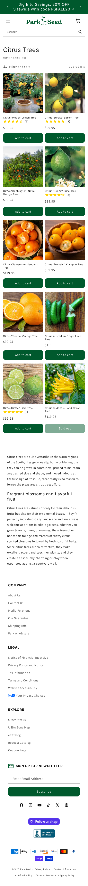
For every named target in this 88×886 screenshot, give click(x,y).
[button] (8, 20)
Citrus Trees (19, 57)
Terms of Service (45, 875)
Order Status (17, 720)
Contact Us (16, 603)
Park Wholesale (18, 633)
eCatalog (14, 735)
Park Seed (25, 869)
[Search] (80, 31)
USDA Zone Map (19, 727)
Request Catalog (19, 742)
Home (6, 57)
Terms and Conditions (23, 680)
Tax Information (19, 673)
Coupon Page (17, 750)
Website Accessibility (22, 688)
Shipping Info (17, 626)
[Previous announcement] (7, 6)
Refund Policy (25, 875)
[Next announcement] (80, 6)
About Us (14, 595)
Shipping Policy (66, 875)
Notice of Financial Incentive (28, 657)
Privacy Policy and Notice (26, 665)
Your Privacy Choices (30, 695)
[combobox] (44, 32)
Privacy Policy (42, 869)
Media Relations (19, 610)
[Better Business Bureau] (44, 833)
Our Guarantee (18, 618)
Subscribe (44, 791)
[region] (44, 7)
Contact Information (65, 869)
